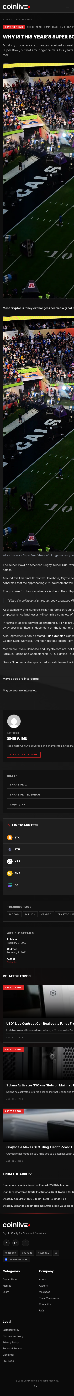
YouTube (27, 1253)
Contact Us (45, 1304)
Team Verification (49, 1298)
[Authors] (25, 1242)
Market (7, 1285)
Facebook (10, 1253)
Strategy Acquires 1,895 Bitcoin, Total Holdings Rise (34, 1198)
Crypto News (23, 19)
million (30, 914)
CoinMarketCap (18, 1259)
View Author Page (24, 754)
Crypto (46, 914)
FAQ (41, 1310)
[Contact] (15, 1242)
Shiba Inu (12, 962)
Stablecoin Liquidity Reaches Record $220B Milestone (36, 1185)
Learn (6, 1291)
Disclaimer (8, 1354)
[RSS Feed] (6, 1242)
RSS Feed (8, 1360)
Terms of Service (12, 1348)
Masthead (44, 1291)
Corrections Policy (13, 1336)
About (42, 1279)
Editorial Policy (11, 1329)
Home (6, 19)
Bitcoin (14, 914)
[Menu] (67, 6)
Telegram (44, 1253)
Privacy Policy (11, 1342)
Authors (43, 1285)
